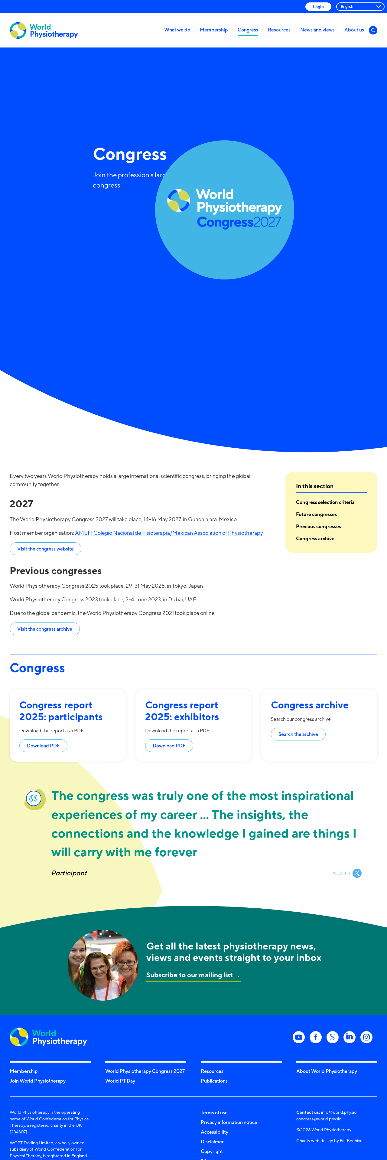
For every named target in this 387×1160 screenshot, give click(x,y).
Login (318, 6)
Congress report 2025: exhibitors (182, 710)
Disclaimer (212, 1142)
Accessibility (214, 1132)
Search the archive (298, 734)
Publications (214, 1081)
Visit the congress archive (44, 629)
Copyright (212, 1151)
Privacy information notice (229, 1122)
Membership (214, 30)
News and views (317, 30)
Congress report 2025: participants (61, 710)
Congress (248, 30)
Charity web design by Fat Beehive (329, 1140)
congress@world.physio (318, 1118)
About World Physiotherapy (326, 1071)
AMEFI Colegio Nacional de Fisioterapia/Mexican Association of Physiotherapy (169, 533)
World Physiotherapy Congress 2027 (145, 1071)
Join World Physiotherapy (38, 1081)
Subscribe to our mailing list (189, 975)
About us (354, 30)
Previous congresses (318, 526)
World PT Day (120, 1081)
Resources (279, 30)
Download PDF (43, 746)
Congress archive (315, 538)
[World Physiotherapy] (44, 30)
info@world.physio (338, 1112)
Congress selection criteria (325, 502)
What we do (177, 30)
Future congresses (316, 514)
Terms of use (214, 1112)
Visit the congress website (45, 549)
